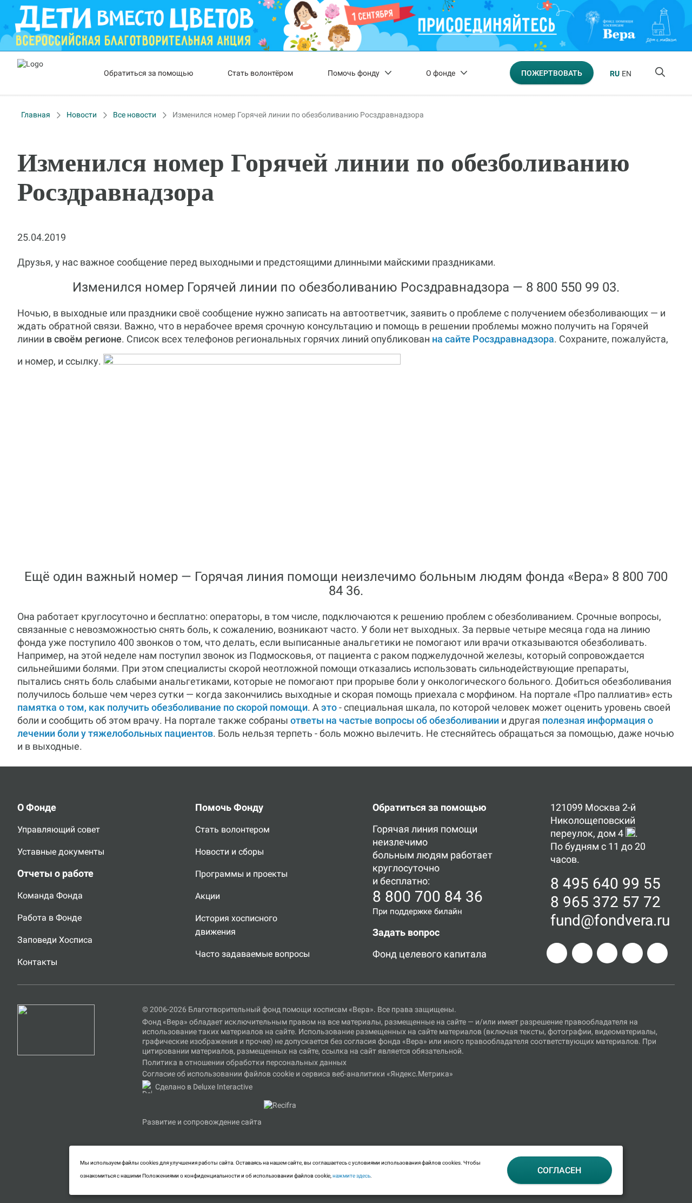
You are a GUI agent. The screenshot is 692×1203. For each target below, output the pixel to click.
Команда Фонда (50, 895)
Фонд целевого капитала (429, 954)
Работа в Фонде (49, 918)
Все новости (134, 114)
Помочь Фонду (229, 807)
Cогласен (559, 1170)
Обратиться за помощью (148, 73)
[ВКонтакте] (607, 953)
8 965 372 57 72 (605, 902)
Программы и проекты (241, 874)
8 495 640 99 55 (605, 884)
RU (615, 73)
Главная (35, 114)
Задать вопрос (406, 932)
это (329, 707)
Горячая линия (405, 829)
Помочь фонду (354, 73)
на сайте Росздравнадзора (493, 339)
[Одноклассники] (582, 953)
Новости (81, 114)
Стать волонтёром (260, 73)
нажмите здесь (351, 1176)
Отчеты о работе (55, 873)
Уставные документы (60, 852)
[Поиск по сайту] (661, 73)
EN (626, 73)
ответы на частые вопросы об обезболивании (394, 720)
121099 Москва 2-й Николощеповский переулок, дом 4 (593, 820)
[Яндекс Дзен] (632, 953)
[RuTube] (657, 953)
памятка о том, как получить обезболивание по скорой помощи (162, 707)
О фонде (440, 73)
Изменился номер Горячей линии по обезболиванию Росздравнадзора (298, 114)
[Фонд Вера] (56, 1009)
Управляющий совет (58, 829)
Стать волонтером (232, 829)
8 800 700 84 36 (427, 896)
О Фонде (36, 807)
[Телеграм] (557, 953)
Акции (207, 896)
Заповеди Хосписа (54, 940)
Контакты (37, 962)
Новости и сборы (229, 852)
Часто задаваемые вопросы (252, 954)
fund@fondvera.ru (610, 920)
